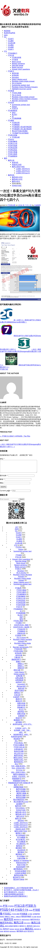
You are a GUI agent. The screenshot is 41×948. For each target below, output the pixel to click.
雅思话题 (36, 929)
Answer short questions (21, 69)
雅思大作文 (16, 181)
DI (13, 116)
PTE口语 (11, 55)
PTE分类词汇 (18, 743)
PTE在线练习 (12, 53)
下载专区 (17, 657)
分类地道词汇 (19, 749)
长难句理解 (21, 858)
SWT (21, 617)
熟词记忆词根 (19, 751)
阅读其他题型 (21, 867)
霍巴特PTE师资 (18, 879)
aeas (6, 35)
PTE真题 (30, 910)
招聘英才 (17, 693)
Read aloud (16, 62)
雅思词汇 (29, 928)
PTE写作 (11, 103)
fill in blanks (17, 83)
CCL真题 (11, 47)
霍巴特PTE (17, 877)
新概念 (18, 662)
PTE (5, 51)
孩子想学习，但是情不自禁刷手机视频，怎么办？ (21, 890)
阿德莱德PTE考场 (19, 781)
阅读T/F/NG (21, 865)
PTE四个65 (4, 369)
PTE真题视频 (16, 118)
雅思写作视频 (21, 789)
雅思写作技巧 (26, 919)
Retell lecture (17, 67)
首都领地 (21, 716)
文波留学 (16, 697)
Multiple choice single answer (23, 81)
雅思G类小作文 (17, 179)
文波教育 (37, 205)
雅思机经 (12, 929)
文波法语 (17, 695)
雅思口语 (11, 160)
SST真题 (30, 914)
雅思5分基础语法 (19, 774)
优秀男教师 (19, 680)
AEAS (17, 529)
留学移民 (19, 722)
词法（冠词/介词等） (18, 772)
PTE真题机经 (12, 111)
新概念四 (21, 668)
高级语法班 (21, 633)
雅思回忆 (30, 926)
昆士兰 (21, 709)
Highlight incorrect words (21, 89)
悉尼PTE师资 (19, 691)
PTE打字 (15, 108)
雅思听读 (19, 846)
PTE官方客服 (12, 152)
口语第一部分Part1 (23, 169)
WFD (13, 113)
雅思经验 (22, 929)
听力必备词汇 (21, 839)
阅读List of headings (21, 860)
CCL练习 (11, 49)
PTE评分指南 (12, 146)
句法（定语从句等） (19, 768)
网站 (1, 483)
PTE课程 (11, 120)
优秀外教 (19, 676)
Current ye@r (6, 491)
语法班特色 (21, 850)
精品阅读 (7, 31)
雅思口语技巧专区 (18, 167)
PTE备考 (18, 588)
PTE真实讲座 (16, 57)
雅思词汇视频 (21, 795)
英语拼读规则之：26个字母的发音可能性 (18, 888)
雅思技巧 (6, 929)
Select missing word (19, 79)
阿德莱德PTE (16, 779)
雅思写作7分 (18, 919)
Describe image (17, 65)
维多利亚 (21, 712)
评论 (2, 459)
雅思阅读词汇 (19, 762)
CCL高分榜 (11, 43)
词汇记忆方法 (19, 753)
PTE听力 (11, 71)
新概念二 (21, 666)
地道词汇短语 (16, 165)
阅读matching (21, 863)
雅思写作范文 (35, 919)
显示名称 (4, 476)
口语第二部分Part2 (23, 171)
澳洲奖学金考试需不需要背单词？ (16, 896)
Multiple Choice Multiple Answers (25, 87)
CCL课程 (11, 41)
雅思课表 (21, 852)
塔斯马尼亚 (21, 705)
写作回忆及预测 (20, 871)
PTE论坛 (11, 139)
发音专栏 (15, 162)
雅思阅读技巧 (12, 931)
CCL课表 (11, 45)
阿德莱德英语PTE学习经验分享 (19, 783)
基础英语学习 (16, 659)
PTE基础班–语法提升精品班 (22, 127)
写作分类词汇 (20, 808)
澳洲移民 (17, 720)
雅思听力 (19, 833)
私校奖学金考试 (9, 33)
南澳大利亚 (21, 703)
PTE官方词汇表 (19, 747)
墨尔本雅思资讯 (18, 800)
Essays (14, 107)
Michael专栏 (21, 686)
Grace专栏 (21, 684)
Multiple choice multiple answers (24, 99)
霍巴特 (25, 931)
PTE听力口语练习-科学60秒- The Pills (15, 436)
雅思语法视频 (21, 797)
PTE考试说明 (12, 148)
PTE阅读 (11, 91)
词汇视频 (34, 916)
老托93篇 (15, 73)
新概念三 (21, 664)
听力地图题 (21, 837)
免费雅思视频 (18, 787)
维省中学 (19, 718)
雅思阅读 (19, 854)
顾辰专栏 (21, 688)
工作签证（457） (21, 728)
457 (16, 527)
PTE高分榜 (16, 137)
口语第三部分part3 (23, 173)
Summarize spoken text (21, 85)
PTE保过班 (16, 123)
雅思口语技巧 (27, 923)
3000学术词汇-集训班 (21, 627)
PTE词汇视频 (16, 93)
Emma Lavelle (19, 674)
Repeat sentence (18, 64)
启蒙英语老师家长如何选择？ (14, 894)
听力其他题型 (21, 835)
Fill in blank (16, 95)
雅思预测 (20, 931)
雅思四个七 (22, 926)
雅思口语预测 (9, 926)
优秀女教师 (19, 678)
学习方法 (19, 770)
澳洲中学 (19, 699)
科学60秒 (15, 75)
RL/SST (14, 115)
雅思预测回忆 (18, 869)
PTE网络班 (16, 125)
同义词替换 (21, 856)
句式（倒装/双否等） (18, 766)
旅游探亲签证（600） (21, 734)
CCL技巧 (11, 39)
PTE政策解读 (12, 141)
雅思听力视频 (21, 793)
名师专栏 (19, 682)
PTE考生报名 (12, 150)
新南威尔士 (21, 707)
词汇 (16, 741)
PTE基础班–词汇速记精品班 (22, 129)
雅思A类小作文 (17, 177)
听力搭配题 (21, 842)
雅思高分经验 (19, 875)
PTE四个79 (21, 909)
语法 (16, 764)
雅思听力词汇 (19, 760)
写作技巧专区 (16, 186)
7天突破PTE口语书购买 (20, 133)
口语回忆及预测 (20, 873)
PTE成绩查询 (12, 156)
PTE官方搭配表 (18, 745)
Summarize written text (21, 105)
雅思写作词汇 (19, 755)
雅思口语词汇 (18, 758)
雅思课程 (19, 848)
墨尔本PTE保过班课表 (20, 131)
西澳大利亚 (21, 714)
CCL (5, 37)
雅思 (5, 158)
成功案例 (19, 804)
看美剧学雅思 (26, 916)
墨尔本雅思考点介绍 (21, 802)
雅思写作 (11, 175)
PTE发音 (15, 60)
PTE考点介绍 (12, 144)
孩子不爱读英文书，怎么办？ (14, 892)
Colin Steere (19, 672)
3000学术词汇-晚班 (21, 625)
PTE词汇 (7, 913)
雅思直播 (17, 929)
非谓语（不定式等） (19, 776)
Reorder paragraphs (20, 101)
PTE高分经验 (12, 135)
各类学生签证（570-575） (22, 724)
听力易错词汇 (21, 844)
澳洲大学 (19, 701)
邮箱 (2, 479)
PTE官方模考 (12, 154)
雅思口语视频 (21, 791)
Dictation (15, 77)
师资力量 (17, 670)
